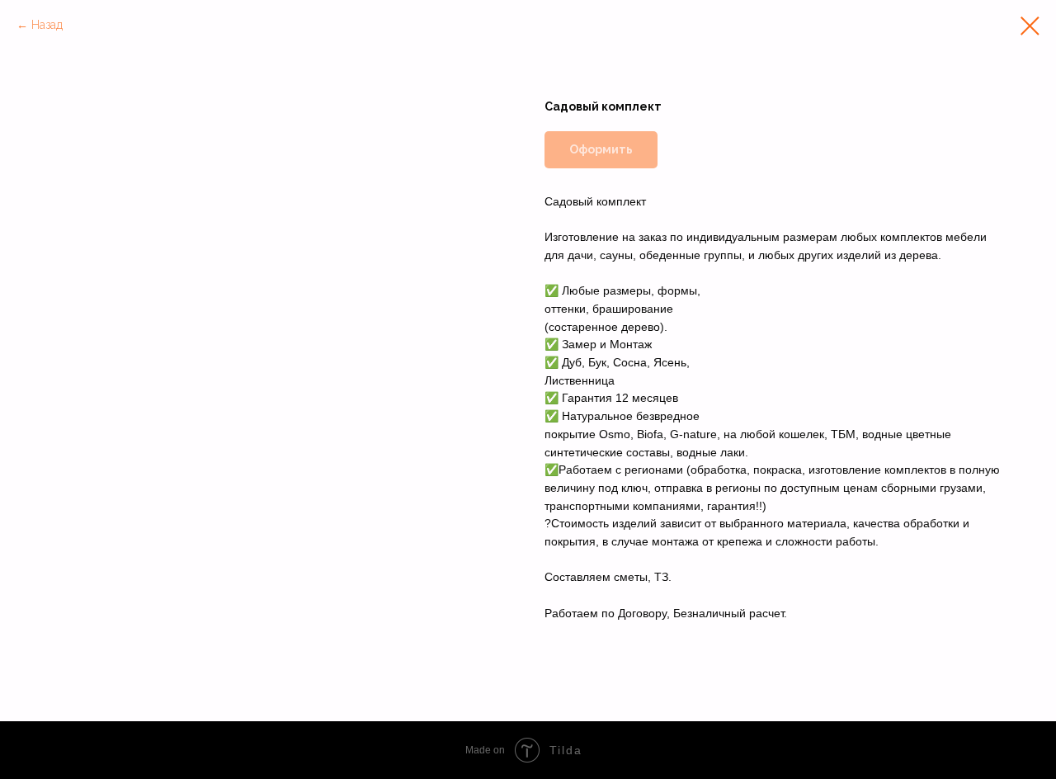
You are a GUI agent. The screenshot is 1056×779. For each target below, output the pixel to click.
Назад (47, 24)
